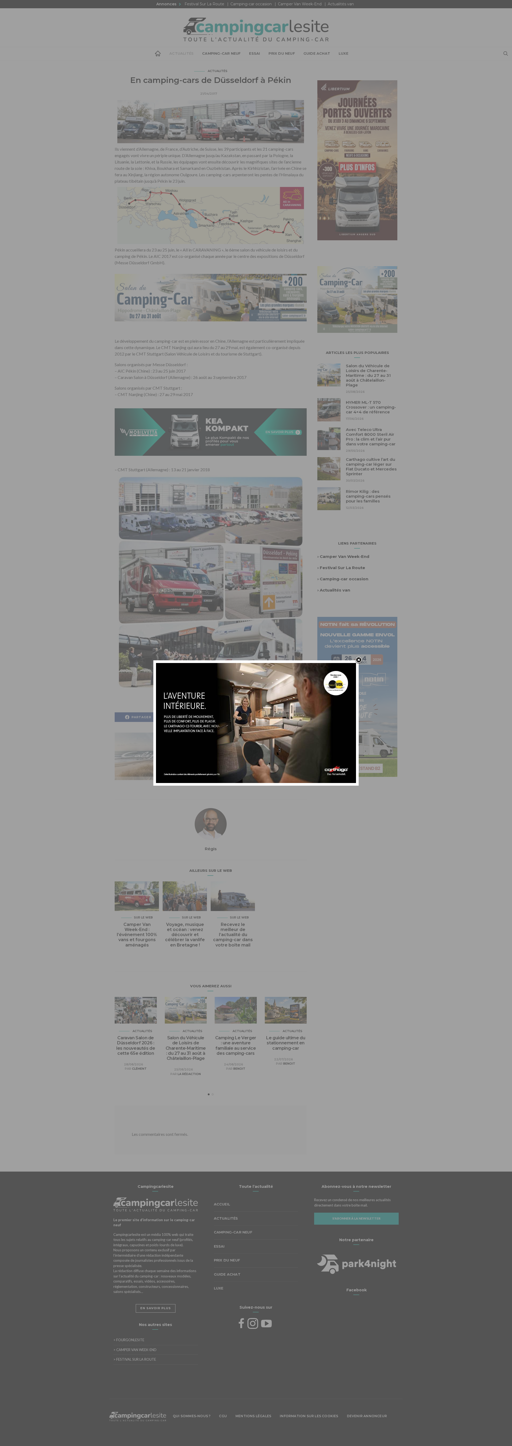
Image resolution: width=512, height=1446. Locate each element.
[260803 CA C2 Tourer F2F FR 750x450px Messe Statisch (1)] (256, 722)
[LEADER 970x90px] (256, 1433)
